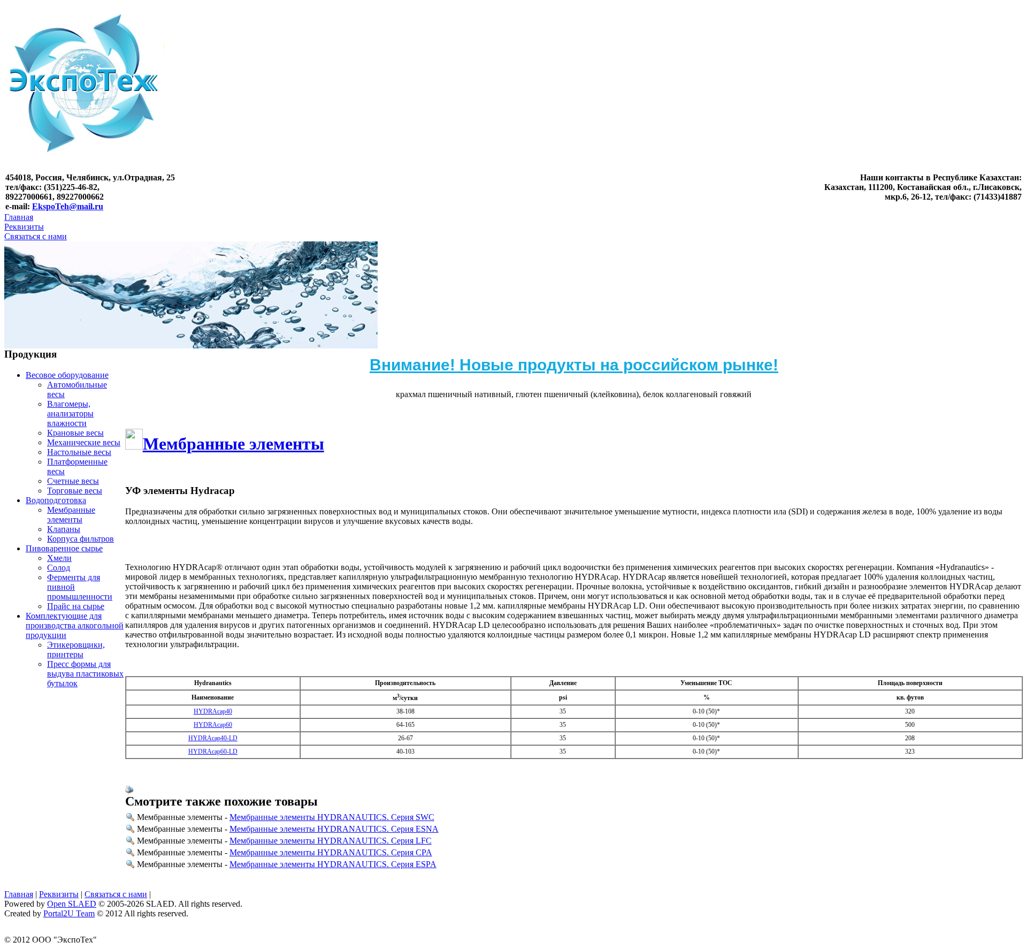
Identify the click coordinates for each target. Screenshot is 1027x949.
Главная (18, 217)
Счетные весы (73, 480)
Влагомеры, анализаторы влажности (70, 413)
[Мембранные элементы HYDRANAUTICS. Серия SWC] (130, 818)
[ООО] (84, 170)
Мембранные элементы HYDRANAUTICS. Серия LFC (330, 840)
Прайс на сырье (75, 606)
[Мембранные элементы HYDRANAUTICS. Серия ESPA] (130, 865)
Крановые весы (75, 432)
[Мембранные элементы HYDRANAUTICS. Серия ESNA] (130, 830)
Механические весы (83, 442)
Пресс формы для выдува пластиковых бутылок (85, 673)
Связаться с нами (35, 236)
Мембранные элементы (71, 514)
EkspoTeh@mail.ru (67, 206)
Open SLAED (71, 903)
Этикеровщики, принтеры (76, 649)
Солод (58, 567)
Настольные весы (79, 452)
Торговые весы (74, 490)
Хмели (59, 558)
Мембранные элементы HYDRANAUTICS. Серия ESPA (332, 864)
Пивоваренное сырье (64, 548)
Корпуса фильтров (80, 538)
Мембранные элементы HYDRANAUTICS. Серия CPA (330, 852)
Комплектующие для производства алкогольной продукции (75, 625)
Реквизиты (24, 226)
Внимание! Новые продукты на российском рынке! (574, 364)
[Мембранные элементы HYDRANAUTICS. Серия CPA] (130, 854)
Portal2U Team (69, 913)
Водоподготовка (56, 500)
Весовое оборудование (67, 374)
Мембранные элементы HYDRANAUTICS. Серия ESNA (334, 828)
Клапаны (63, 529)
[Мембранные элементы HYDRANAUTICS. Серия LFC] (130, 842)
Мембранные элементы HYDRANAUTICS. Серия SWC (331, 817)
